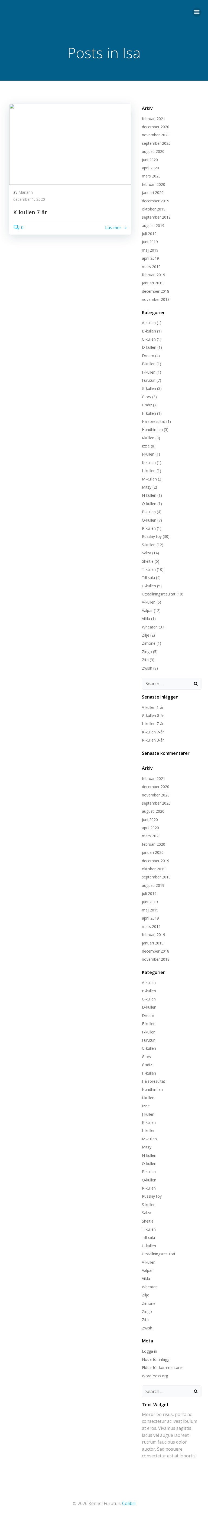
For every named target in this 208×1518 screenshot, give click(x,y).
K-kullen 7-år (153, 732)
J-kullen (148, 454)
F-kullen (148, 372)
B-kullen (149, 331)
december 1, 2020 (29, 199)
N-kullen (149, 495)
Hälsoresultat (153, 421)
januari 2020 (153, 192)
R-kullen (149, 528)
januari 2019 (153, 282)
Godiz (147, 404)
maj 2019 (150, 250)
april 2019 (150, 258)
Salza (146, 552)
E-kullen (148, 363)
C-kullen (149, 339)
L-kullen (148, 470)
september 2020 (156, 143)
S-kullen (148, 544)
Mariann (25, 192)
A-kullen (149, 322)
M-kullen (149, 479)
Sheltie (148, 561)
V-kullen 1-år (153, 707)
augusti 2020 (153, 151)
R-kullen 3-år (153, 740)
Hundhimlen (152, 429)
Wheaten (150, 627)
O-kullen (149, 503)
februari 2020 (153, 184)
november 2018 (156, 299)
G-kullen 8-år (153, 715)
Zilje (145, 635)
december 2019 (155, 200)
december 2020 (155, 126)
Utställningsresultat (159, 594)
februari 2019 (153, 274)
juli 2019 (149, 233)
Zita (145, 659)
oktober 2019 (153, 209)
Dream (148, 355)
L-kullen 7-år (153, 723)
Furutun (148, 380)
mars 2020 (151, 176)
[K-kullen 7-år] (70, 144)
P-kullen (149, 511)
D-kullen (149, 347)
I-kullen (148, 437)
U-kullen (149, 585)
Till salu (148, 577)
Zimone (148, 643)
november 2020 (156, 134)
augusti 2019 (153, 225)
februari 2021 (153, 118)
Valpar (147, 610)
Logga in (149, 1351)
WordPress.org (155, 1375)
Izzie (146, 446)
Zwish (147, 668)
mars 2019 (151, 266)
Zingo (147, 651)
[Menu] (197, 12)
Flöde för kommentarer (162, 1367)
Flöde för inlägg (155, 1359)
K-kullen (149, 462)
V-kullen (148, 602)
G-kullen (149, 388)
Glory (146, 396)
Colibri (128, 1503)
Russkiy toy (152, 536)
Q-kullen (149, 520)
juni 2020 (150, 159)
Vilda (146, 618)
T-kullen (149, 569)
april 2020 (150, 167)
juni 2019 (150, 241)
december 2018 (155, 291)
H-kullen (149, 413)
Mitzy (146, 487)
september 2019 (156, 217)
